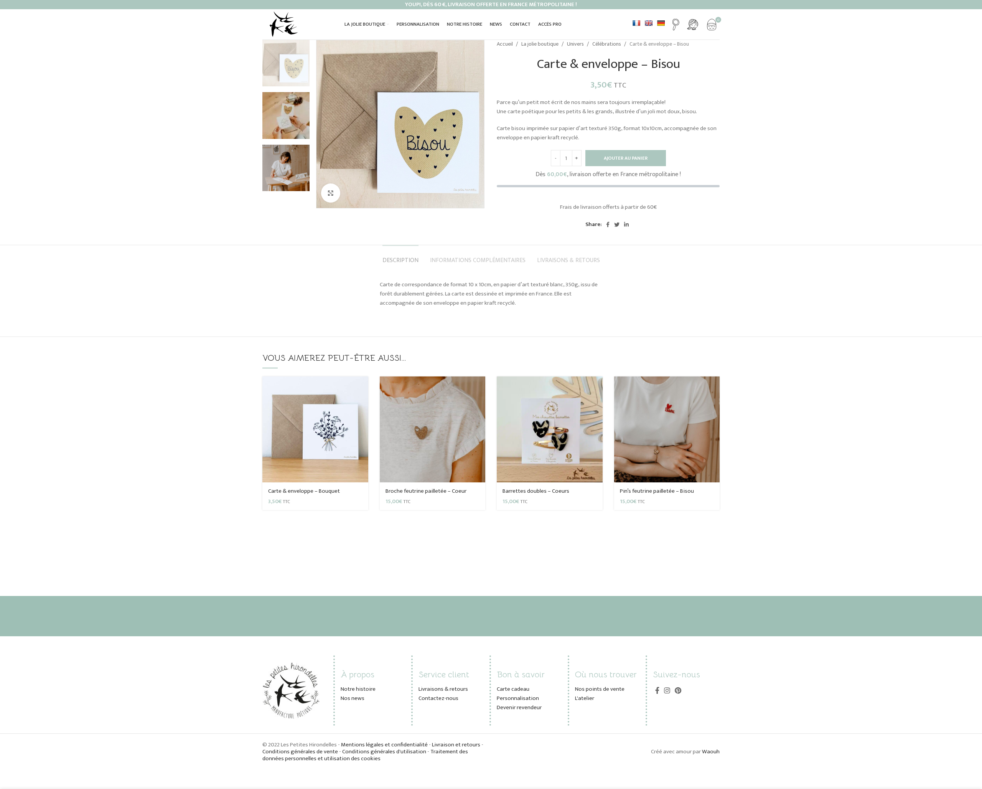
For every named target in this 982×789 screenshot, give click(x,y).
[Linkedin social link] (626, 224)
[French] (636, 23)
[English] (648, 23)
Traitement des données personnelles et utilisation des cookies (365, 755)
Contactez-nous (438, 698)
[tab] (400, 256)
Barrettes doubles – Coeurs (536, 491)
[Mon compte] (692, 24)
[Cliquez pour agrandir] (330, 193)
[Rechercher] (676, 24)
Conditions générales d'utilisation (384, 751)
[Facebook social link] (608, 224)
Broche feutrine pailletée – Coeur (426, 491)
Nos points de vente (599, 689)
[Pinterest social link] (678, 690)
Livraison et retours (456, 744)
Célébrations (607, 44)
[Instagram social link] (667, 690)
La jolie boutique (540, 44)
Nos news (352, 698)
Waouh (711, 751)
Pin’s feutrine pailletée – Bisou (657, 491)
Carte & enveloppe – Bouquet (304, 491)
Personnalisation (518, 698)
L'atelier (584, 698)
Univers (576, 44)
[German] (661, 23)
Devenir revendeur (519, 707)
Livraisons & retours (443, 689)
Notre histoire (358, 689)
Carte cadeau (513, 689)
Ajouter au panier (626, 158)
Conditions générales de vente (300, 751)
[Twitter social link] (617, 224)
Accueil (505, 44)
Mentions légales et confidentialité (385, 744)
